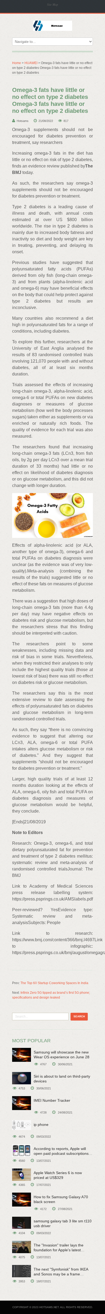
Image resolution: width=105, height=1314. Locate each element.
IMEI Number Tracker (52, 1100)
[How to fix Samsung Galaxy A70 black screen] (21, 1200)
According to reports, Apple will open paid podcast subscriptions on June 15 (61, 1153)
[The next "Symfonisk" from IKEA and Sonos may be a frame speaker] (21, 1271)
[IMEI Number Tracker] (21, 1103)
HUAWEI (30, 63)
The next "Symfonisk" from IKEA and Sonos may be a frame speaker (61, 1274)
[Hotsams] (52, 25)
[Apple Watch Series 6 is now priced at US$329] (21, 1174)
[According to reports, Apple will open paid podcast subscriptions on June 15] (21, 1150)
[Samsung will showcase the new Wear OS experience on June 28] (21, 1055)
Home (16, 63)
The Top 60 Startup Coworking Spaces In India (54, 983)
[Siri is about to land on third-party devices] (21, 1078)
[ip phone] (21, 1125)
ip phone (41, 1124)
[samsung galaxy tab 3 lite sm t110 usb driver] (21, 1223)
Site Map (52, 4)
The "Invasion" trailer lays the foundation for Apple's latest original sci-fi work (58, 1250)
